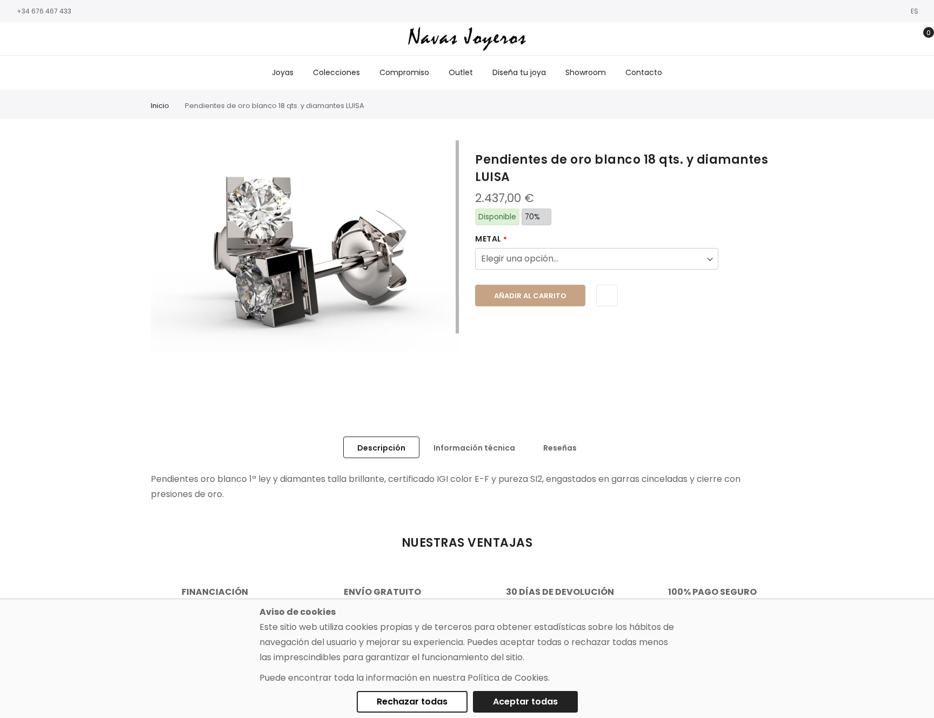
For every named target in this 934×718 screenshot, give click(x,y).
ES (915, 11)
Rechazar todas (412, 701)
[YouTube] (62, 39)
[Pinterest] (78, 39)
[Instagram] (29, 39)
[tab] (381, 447)
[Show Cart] (921, 38)
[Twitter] (46, 39)
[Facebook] (13, 39)
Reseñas (560, 447)
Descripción (381, 447)
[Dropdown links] (887, 38)
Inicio (160, 105)
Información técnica (474, 447)
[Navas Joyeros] (467, 38)
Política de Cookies (508, 678)
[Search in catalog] (870, 38)
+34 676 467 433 (44, 11)
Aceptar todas (525, 701)
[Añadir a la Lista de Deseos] (607, 295)
